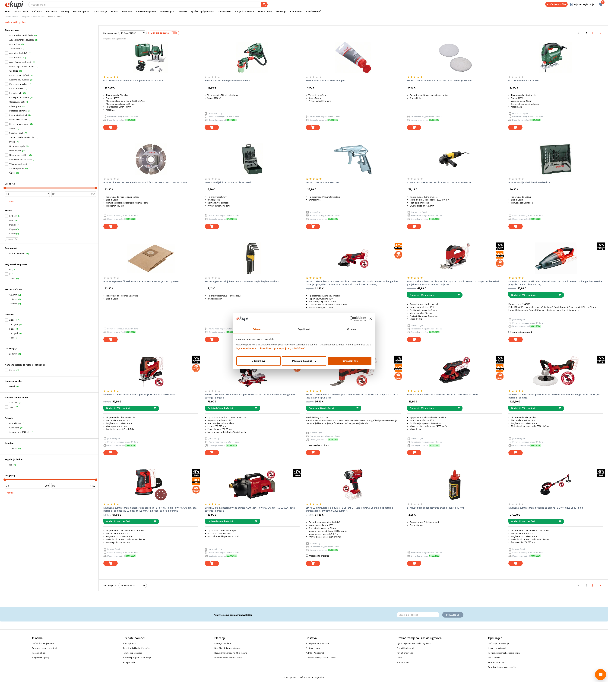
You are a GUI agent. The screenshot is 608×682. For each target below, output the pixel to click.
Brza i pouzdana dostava (317, 643)
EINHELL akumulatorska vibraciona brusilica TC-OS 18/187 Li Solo (442, 394)
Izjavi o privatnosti (247, 348)
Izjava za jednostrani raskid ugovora (414, 643)
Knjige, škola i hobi (244, 11)
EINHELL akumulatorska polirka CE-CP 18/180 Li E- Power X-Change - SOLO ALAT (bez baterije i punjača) (554, 396)
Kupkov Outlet (265, 11)
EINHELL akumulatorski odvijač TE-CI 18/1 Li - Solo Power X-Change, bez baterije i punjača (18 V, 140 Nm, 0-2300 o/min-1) (350, 509)
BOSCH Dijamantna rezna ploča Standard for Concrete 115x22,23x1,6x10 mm (145, 182)
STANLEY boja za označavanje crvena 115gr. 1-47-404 (435, 507)
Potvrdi (10, 201)
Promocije (281, 11)
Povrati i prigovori (405, 648)
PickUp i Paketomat (315, 652)
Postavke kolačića (302, 361)
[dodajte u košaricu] (110, 127)
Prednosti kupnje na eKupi (44, 648)
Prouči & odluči (313, 11)
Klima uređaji (100, 11)
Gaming (65, 11)
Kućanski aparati (81, 11)
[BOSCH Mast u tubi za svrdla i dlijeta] (353, 57)
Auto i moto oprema (146, 11)
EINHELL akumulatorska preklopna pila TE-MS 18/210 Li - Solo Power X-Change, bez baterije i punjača (250, 396)
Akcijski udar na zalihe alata (33, 16)
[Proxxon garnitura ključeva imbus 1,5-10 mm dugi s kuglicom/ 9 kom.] (252, 258)
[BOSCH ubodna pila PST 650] (556, 57)
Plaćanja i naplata (222, 643)
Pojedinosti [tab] (304, 329)
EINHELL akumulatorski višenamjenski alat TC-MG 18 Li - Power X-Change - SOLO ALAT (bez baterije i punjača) (352, 396)
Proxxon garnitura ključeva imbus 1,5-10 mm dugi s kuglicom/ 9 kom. (242, 281)
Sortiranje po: (110, 33)
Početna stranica (11, 16)
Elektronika (51, 11)
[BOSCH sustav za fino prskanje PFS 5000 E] (252, 57)
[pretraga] (264, 4)
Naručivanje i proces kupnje (227, 648)
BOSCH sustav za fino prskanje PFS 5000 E (227, 80)
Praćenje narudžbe (556, 4)
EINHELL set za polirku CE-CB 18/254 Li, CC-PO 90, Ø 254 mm (439, 80)
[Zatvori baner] (371, 319)
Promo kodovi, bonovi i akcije (228, 657)
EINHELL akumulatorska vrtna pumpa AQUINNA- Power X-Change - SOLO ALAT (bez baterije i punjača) (250, 509)
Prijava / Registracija (584, 4)
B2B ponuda (296, 11)
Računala (37, 11)
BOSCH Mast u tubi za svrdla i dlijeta (325, 80)
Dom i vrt (182, 11)
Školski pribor (21, 11)
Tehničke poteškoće (132, 652)
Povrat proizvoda (405, 652)
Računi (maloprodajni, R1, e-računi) (230, 652)
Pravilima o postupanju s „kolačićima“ (282, 348)
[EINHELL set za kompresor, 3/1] (353, 159)
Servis (399, 657)
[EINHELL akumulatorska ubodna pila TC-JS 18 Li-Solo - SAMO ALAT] (151, 371)
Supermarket (224, 11)
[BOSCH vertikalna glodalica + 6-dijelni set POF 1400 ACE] (151, 57)
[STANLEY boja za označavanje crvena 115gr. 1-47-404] (454, 484)
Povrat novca (403, 662)
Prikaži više (11, 239)
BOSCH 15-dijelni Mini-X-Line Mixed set (529, 182)
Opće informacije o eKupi (43, 643)
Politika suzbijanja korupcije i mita (504, 652)
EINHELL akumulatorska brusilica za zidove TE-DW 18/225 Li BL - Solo (545, 507)
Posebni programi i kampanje (137, 657)
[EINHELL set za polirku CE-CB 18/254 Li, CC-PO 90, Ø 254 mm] (454, 57)
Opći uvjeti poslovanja (498, 643)
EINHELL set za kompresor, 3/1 (322, 182)
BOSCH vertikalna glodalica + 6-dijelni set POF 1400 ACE (133, 80)
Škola (7, 11)
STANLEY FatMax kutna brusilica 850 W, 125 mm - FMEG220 (439, 182)
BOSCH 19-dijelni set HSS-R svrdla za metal (228, 182)
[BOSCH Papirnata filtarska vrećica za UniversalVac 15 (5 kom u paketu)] (151, 258)
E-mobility (127, 11)
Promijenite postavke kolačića (502, 667)
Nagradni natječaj (40, 657)
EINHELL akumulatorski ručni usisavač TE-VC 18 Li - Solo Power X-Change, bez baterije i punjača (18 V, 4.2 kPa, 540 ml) (555, 283)
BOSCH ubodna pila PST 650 (523, 80)
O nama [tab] (351, 329)
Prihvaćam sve (350, 361)
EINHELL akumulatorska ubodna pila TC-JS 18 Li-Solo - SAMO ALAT (139, 394)
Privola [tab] (256, 329)
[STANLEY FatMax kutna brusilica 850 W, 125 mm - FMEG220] (454, 159)
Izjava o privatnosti (497, 648)
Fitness (114, 11)
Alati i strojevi (167, 11)
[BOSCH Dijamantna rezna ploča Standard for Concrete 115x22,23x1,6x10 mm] (151, 159)
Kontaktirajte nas (496, 662)
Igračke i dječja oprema (202, 11)
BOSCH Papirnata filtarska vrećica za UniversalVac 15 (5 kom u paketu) (141, 281)
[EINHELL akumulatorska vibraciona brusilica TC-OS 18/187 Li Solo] (454, 371)
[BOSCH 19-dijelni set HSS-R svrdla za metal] (252, 159)
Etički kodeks (494, 657)
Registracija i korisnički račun (136, 648)
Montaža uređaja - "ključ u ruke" (321, 657)
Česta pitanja (129, 643)
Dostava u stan (313, 648)
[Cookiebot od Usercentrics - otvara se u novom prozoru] (352, 318)
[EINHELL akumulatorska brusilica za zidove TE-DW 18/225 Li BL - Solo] (556, 484)
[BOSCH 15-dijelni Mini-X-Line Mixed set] (556, 159)
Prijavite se (452, 614)
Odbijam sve (258, 361)
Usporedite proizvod (521, 332)
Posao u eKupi (38, 652)
